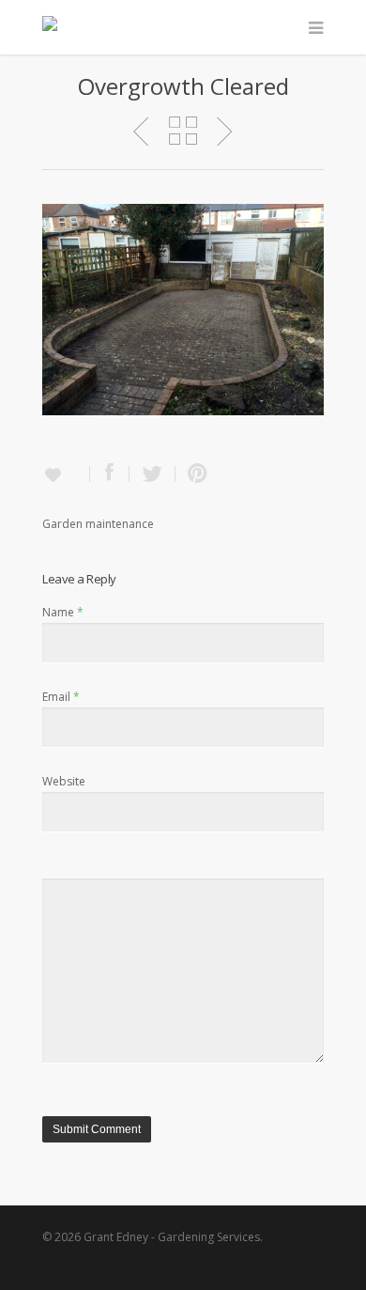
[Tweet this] (152, 474)
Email (61, 697)
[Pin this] (193, 474)
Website (63, 781)
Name (63, 612)
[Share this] (110, 474)
